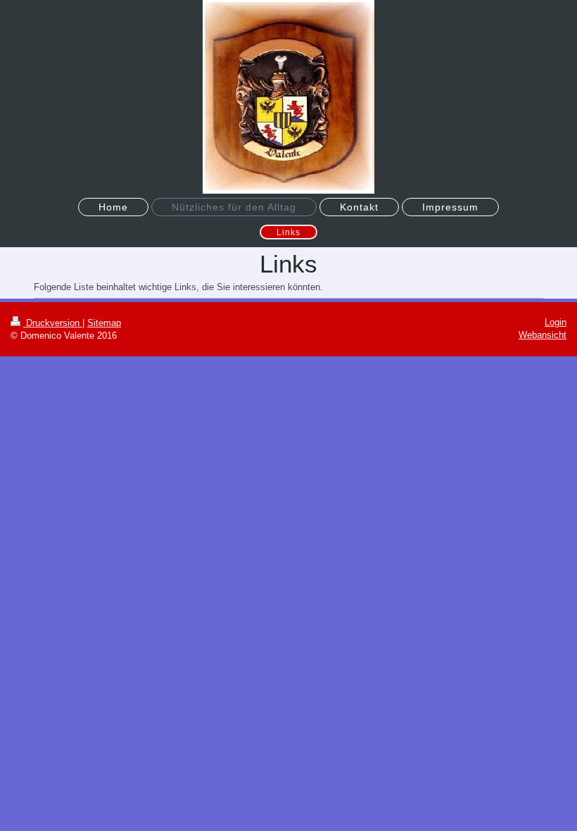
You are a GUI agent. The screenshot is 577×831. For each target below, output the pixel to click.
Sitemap (104, 323)
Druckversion (52, 323)
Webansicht (542, 335)
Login (555, 322)
